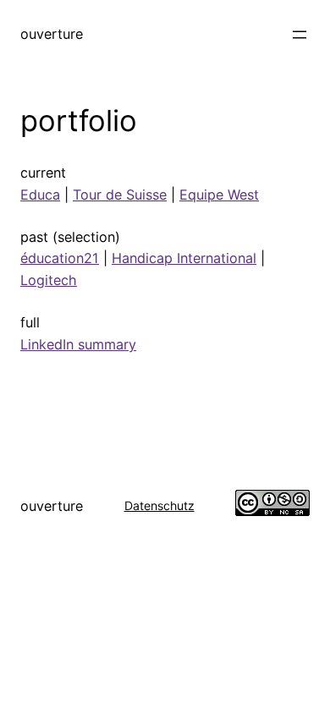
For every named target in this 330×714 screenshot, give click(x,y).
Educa (40, 194)
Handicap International (184, 258)
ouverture (51, 33)
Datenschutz (159, 505)
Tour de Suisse (120, 194)
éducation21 (59, 258)
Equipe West (219, 194)
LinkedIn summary (78, 344)
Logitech (48, 280)
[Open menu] (299, 35)
